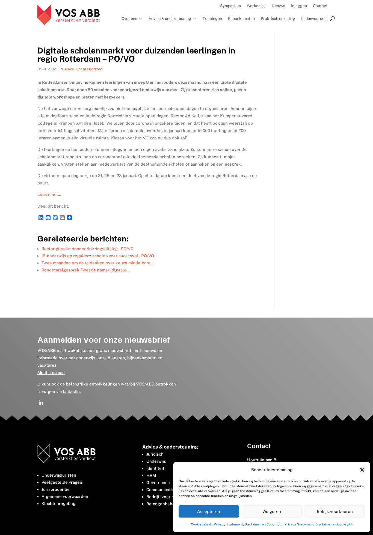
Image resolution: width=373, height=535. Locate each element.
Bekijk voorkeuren (335, 511)
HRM (151, 475)
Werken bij (256, 6)
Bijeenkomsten (241, 19)
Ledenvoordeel (314, 19)
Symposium (230, 6)
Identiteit (155, 468)
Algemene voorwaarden (65, 496)
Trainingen (212, 19)
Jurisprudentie (56, 489)
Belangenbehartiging (166, 503)
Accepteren (208, 511)
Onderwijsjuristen (59, 475)
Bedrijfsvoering (161, 496)
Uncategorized (89, 69)
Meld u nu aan (51, 372)
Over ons (129, 19)
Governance (158, 482)
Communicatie (160, 489)
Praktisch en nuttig (278, 19)
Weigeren (271, 511)
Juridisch (155, 454)
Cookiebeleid (201, 524)
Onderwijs (156, 461)
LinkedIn (71, 391)
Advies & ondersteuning (170, 19)
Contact (320, 6)
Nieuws (278, 6)
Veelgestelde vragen (62, 482)
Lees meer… (49, 194)
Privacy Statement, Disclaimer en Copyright (248, 524)
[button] (362, 470)
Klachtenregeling (58, 503)
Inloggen (299, 6)
